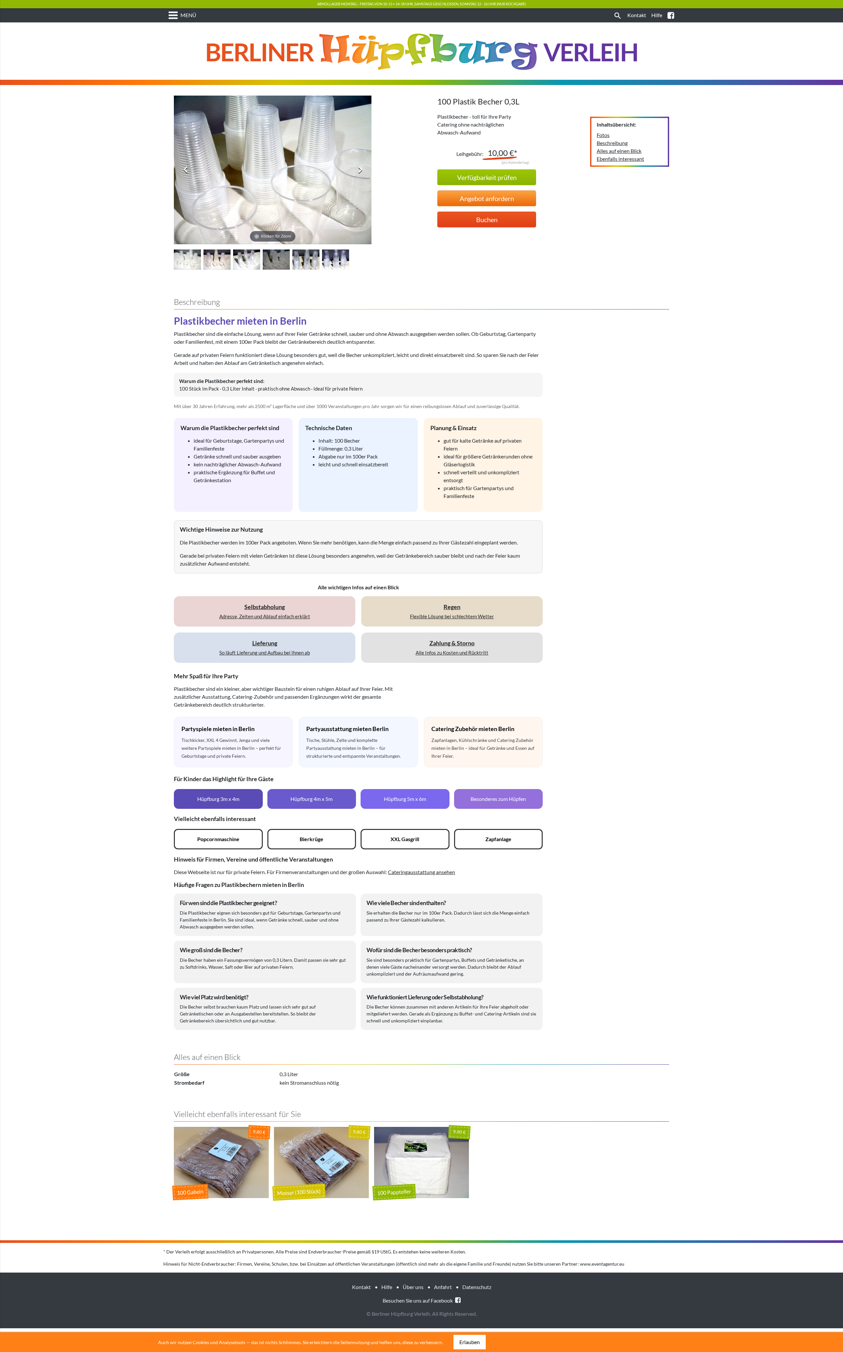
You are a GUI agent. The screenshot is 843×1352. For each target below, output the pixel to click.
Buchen (487, 219)
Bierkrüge (311, 839)
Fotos (603, 135)
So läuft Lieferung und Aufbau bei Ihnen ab (264, 647)
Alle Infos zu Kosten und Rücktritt (452, 647)
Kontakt (361, 1287)
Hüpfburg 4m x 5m (311, 799)
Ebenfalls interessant (620, 159)
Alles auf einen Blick (619, 151)
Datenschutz (476, 1287)
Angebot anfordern (487, 198)
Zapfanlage (498, 839)
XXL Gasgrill (405, 839)
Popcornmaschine (218, 839)
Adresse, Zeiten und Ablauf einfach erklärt (264, 611)
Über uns (413, 1287)
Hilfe (386, 1287)
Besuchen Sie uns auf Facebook (418, 1300)
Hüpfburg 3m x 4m (218, 799)
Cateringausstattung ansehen (421, 872)
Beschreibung (612, 143)
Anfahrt (443, 1287)
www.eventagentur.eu (602, 1264)
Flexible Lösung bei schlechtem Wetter (452, 611)
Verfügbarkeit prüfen (487, 177)
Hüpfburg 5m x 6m (405, 799)
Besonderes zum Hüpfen (498, 799)
